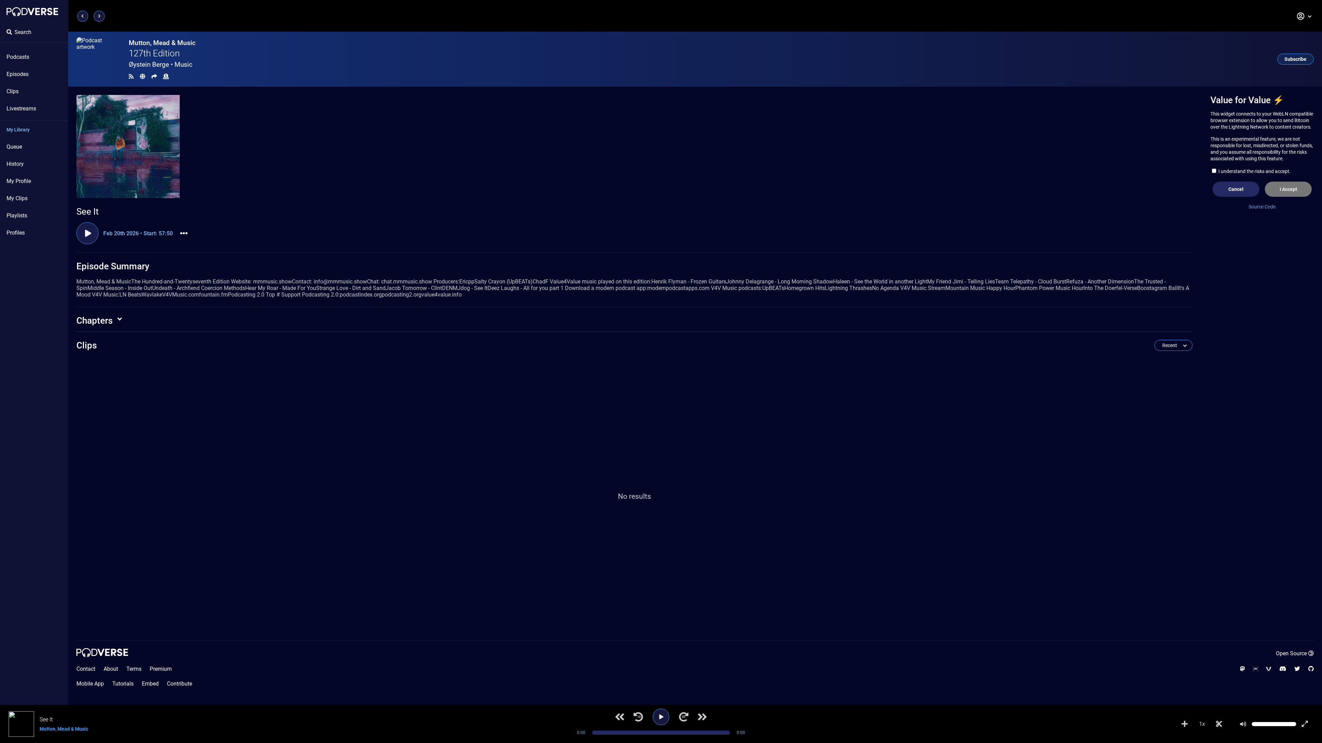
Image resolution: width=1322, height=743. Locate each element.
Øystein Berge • (160, 64)
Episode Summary (112, 266)
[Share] (154, 76)
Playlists (17, 215)
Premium (161, 669)
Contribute (179, 683)
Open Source (1291, 653)
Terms (133, 669)
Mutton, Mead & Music (162, 43)
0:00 (581, 732)
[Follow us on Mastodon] (1242, 669)
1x (1202, 724)
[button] (1304, 16)
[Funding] (166, 76)
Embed (150, 683)
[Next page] (99, 16)
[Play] (661, 717)
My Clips (17, 198)
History (15, 164)
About (111, 669)
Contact (85, 669)
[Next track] (702, 717)
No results (634, 496)
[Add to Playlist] (1184, 724)
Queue (14, 146)
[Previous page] (82, 16)
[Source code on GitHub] (1311, 669)
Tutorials (123, 683)
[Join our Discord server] (1282, 669)
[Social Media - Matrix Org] (1255, 669)
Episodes (18, 74)
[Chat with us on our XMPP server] (1268, 669)
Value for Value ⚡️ (1247, 100)
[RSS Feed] (131, 76)
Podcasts (18, 57)
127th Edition (154, 53)
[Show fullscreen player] (1304, 724)
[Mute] (1243, 724)
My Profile (19, 181)
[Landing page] (32, 12)
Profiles (16, 232)
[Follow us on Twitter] (1297, 669)
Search (22, 32)
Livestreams (21, 108)
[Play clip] (87, 233)
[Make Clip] (1219, 724)
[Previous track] (619, 717)
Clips (13, 91)
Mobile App (90, 683)
